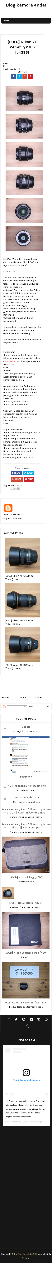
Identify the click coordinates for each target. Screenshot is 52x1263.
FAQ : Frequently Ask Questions (26, 785)
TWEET (30, 473)
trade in (14, 435)
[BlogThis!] (13, 488)
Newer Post (5, 697)
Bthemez (26, 1258)
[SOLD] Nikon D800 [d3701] (26, 903)
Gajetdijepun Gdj (29, 1122)
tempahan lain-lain (12, 454)
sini (32, 457)
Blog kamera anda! (26, 5)
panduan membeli (20, 404)
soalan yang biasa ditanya (23, 389)
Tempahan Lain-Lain (26, 797)
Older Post (39, 697)
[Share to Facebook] (18, 488)
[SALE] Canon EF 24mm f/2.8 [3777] (26, 1002)
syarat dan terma (19, 401)
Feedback (26, 776)
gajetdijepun (18, 445)
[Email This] (11, 488)
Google (26, 726)
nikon (5, 65)
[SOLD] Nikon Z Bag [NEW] (26, 877)
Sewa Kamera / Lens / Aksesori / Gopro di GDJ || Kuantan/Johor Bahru (26, 811)
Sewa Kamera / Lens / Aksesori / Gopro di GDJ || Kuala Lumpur (26, 826)
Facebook (8, 420)
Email (6, 423)
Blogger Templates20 (25, 1254)
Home (23, 697)
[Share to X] (16, 488)
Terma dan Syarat (17, 265)
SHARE (17, 473)
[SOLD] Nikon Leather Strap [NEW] (26, 952)
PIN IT (30, 479)
